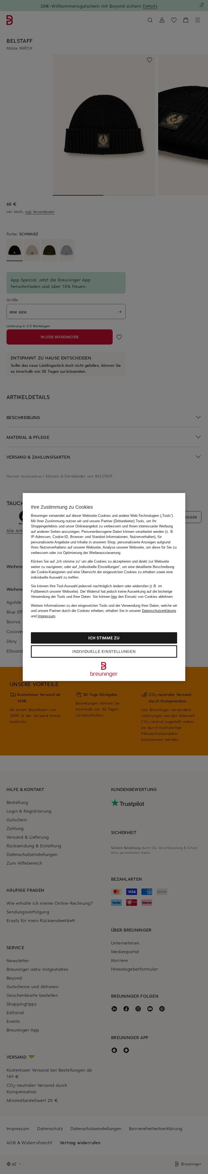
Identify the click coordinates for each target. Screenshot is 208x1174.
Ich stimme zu (103, 637)
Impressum (46, 616)
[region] (104, 587)
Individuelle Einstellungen (103, 651)
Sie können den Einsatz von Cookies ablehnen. (133, 597)
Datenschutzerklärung (159, 611)
